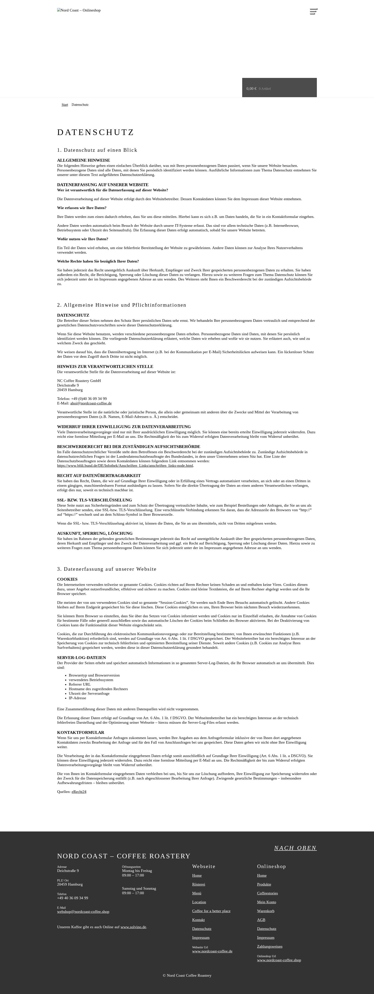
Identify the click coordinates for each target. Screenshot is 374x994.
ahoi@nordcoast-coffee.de (91, 403)
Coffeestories (267, 893)
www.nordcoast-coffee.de (212, 951)
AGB (261, 920)
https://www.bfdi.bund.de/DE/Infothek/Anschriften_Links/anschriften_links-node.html (125, 465)
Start (65, 104)
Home (197, 875)
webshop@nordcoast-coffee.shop (83, 911)
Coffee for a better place (211, 911)
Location (199, 902)
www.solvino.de (133, 927)
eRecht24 (79, 791)
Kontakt (198, 920)
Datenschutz (201, 928)
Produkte (264, 884)
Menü (196, 893)
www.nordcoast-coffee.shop (279, 960)
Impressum (201, 937)
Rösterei (198, 884)
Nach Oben (295, 847)
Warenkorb (265, 911)
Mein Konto (266, 902)
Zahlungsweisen (269, 946)
